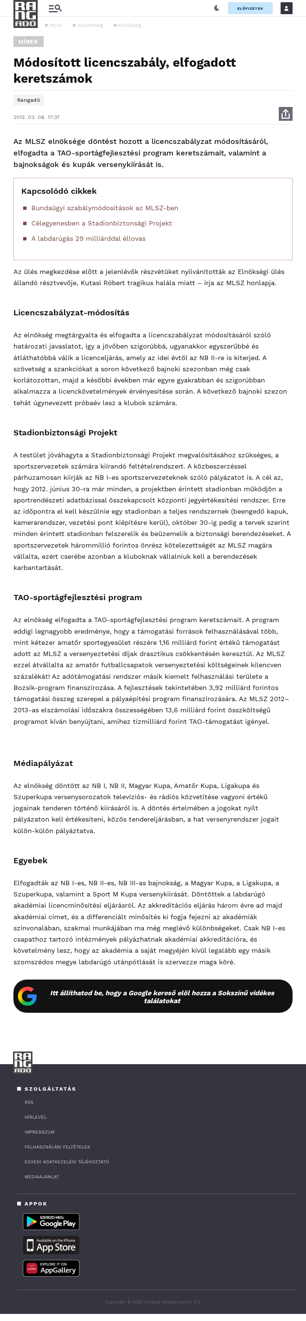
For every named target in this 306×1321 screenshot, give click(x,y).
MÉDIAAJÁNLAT (42, 1176)
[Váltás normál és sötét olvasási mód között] (216, 8)
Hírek (28, 41)
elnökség (129, 25)
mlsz (56, 25)
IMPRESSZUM (39, 1132)
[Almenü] (55, 8)
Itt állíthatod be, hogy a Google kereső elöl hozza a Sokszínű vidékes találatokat (162, 997)
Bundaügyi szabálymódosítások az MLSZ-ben (104, 208)
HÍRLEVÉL (36, 1117)
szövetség (90, 25)
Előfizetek (250, 8)
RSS (29, 1102)
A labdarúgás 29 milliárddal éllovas (88, 238)
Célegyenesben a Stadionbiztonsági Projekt (101, 223)
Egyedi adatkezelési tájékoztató (67, 1161)
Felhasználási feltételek (57, 1147)
